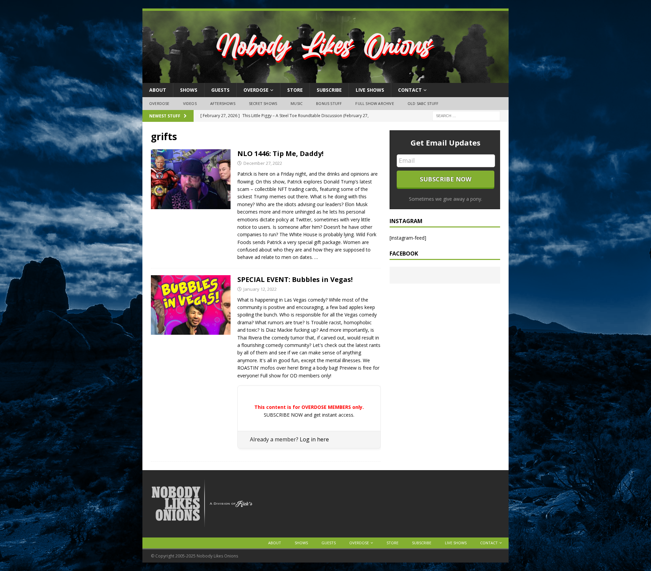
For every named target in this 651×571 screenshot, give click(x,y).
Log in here (314, 439)
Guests (220, 90)
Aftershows (222, 103)
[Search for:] (466, 115)
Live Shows (370, 90)
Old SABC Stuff (423, 103)
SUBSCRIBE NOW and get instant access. (309, 415)
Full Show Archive (374, 103)
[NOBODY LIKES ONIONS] (325, 79)
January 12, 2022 (260, 289)
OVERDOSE (256, 90)
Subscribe (329, 90)
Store (295, 90)
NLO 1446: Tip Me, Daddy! (280, 153)
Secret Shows (263, 103)
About (157, 90)
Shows (188, 90)
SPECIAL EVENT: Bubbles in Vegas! (295, 279)
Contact (410, 90)
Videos (190, 103)
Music (296, 103)
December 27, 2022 (262, 163)
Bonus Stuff (329, 103)
